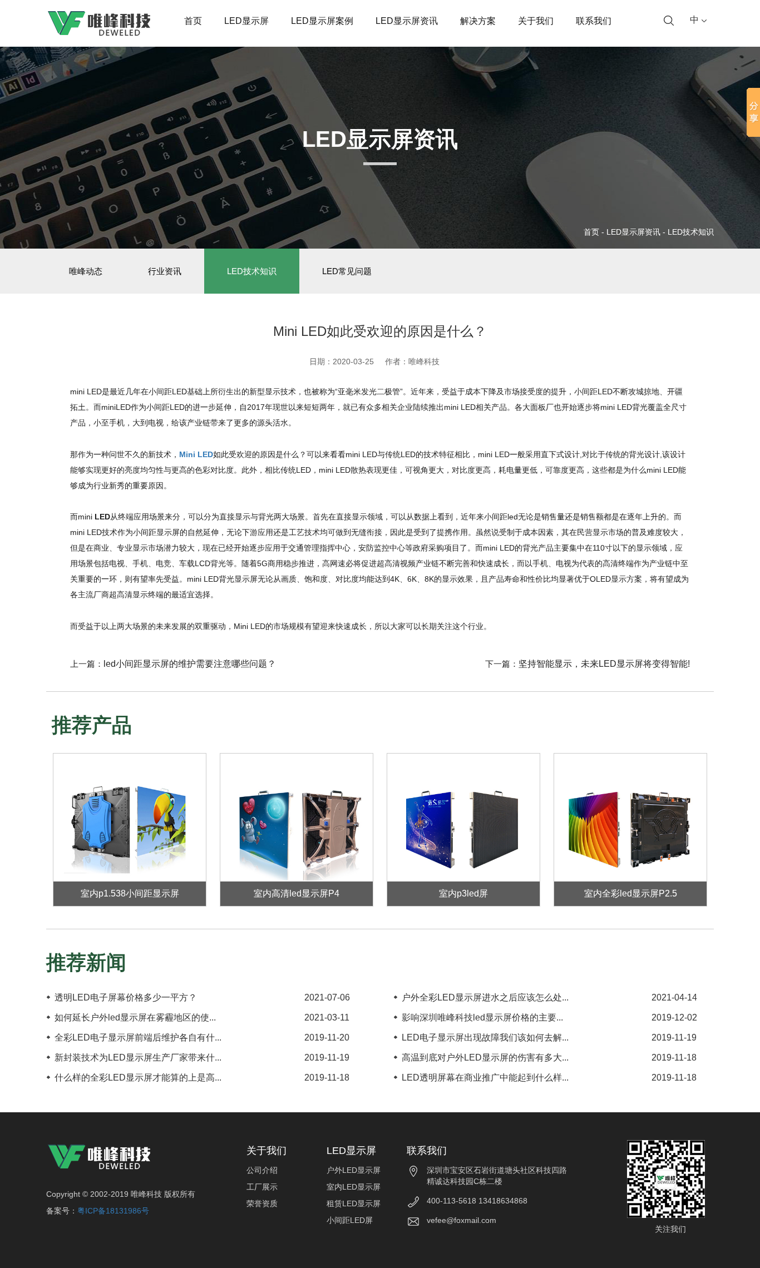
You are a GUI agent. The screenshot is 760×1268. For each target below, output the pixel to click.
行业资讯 (164, 271)
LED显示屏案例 (322, 21)
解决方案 (478, 21)
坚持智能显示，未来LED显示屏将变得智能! (604, 663)
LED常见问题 (347, 271)
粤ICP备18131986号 (113, 1210)
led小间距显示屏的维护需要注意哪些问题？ (189, 663)
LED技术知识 (691, 231)
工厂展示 (262, 1186)
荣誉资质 (262, 1203)
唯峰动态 (85, 271)
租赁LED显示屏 (354, 1203)
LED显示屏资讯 (407, 21)
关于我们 (536, 21)
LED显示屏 (246, 21)
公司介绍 (262, 1170)
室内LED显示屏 (354, 1186)
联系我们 (593, 21)
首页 (193, 21)
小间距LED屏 (350, 1220)
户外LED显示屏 (354, 1170)
